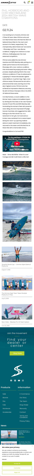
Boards (5, 398)
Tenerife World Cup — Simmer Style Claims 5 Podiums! (24, 432)
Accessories (7, 412)
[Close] (32, 446)
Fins (4, 401)
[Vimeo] (15, 380)
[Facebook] (11, 380)
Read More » (22, 437)
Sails (4, 394)
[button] (25, 2)
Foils (4, 405)
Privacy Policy (25, 421)
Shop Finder (24, 405)
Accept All (17, 463)
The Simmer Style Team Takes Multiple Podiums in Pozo (25, 443)
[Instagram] (23, 380)
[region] (17, 460)
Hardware (6, 408)
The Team (23, 401)
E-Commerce (25, 394)
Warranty (23, 408)
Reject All (17, 472)
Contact (23, 412)
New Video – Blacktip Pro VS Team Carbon (15, 322)
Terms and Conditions (24, 416)
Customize (17, 468)
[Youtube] (19, 380)
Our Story (23, 398)
